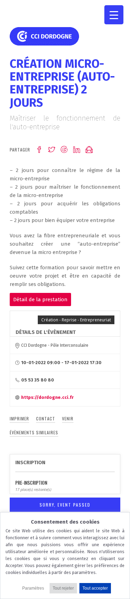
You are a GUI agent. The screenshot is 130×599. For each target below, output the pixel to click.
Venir (67, 418)
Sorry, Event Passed (65, 505)
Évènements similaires (34, 432)
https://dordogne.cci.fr (47, 397)
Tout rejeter (63, 588)
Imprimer (19, 418)
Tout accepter (95, 588)
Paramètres (33, 588)
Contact (45, 418)
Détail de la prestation (40, 299)
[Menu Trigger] (113, 14)
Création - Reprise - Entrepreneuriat (76, 320)
